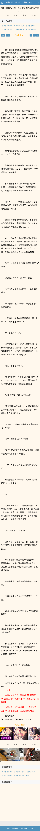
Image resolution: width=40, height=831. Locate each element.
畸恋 (27, 775)
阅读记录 (15, 829)
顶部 (31, 829)
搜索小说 (24, 829)
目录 (15, 15)
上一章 (6, 15)
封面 (24, 15)
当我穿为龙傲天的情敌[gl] (10, 775)
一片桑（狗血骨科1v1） (22, 775)
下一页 (33, 15)
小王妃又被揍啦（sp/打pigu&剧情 (13, 29)
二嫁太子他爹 (30, 772)
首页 (8, 829)
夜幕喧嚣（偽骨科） (20, 772)
